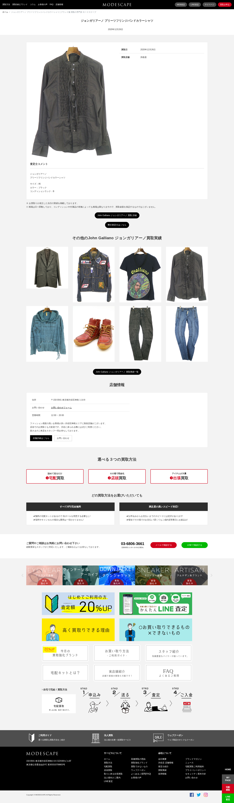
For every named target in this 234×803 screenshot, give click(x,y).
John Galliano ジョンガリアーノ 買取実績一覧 (117, 372)
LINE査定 (195, 4)
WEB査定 (181, 4)
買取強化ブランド (20, 4)
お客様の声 (42, 4)
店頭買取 (108, 770)
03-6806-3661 (132, 543)
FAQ (51, 4)
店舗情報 (59, 4)
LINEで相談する (194, 545)
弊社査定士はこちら (117, 225)
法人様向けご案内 (112, 777)
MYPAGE (228, 779)
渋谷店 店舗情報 (165, 762)
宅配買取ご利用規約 (194, 766)
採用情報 (162, 774)
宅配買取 (108, 766)
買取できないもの (139, 766)
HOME (228, 769)
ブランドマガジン (193, 759)
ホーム (5, 12)
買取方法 (6, 4)
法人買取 (108, 735)
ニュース (189, 762)
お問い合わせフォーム (61, 407)
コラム (33, 4)
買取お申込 (225, 4)
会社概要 (162, 759)
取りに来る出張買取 (113, 774)
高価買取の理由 (138, 759)
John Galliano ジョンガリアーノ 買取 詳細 (117, 215)
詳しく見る (47, 275)
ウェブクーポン (175, 735)
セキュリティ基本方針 (195, 774)
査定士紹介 (163, 766)
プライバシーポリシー (195, 770)
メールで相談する (163, 545)
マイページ (209, 4)
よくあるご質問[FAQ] (141, 774)
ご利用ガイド (45, 735)
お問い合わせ (63, 438)
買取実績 (162, 770)
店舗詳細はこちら (41, 438)
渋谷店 (143, 57)
